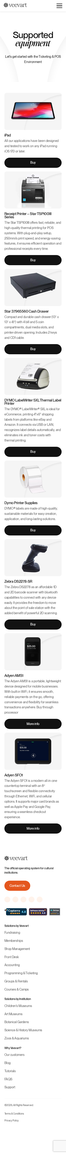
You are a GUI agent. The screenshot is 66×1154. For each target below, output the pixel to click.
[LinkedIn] (40, 899)
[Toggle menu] (59, 6)
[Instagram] (7, 899)
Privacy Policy (11, 1120)
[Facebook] (15, 899)
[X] (31, 899)
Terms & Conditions (14, 1113)
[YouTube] (23, 899)
